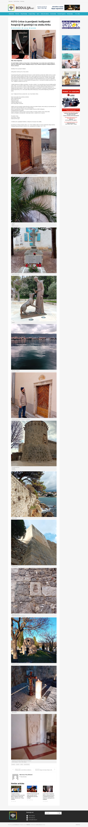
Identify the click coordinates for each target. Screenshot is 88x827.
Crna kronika (53, 13)
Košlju (22, 764)
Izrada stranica (38, 824)
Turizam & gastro (61, 13)
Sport (38, 13)
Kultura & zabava (45, 13)
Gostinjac (13, 764)
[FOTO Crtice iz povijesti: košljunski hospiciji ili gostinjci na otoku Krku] (34, 44)
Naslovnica (11, 13)
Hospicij (17, 764)
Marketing (22, 1)
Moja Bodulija (24, 13)
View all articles (24, 776)
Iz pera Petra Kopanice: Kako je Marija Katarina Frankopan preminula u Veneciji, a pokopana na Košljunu (48, 796)
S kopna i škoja (31, 13)
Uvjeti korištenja (16, 1)
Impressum (11, 1)
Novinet (28, 824)
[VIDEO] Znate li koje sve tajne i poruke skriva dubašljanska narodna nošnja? (33, 796)
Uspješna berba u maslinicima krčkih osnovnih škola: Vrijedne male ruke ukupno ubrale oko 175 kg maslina (18, 796)
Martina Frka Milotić (17, 28)
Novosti (17, 13)
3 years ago (25, 28)
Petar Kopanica (26, 764)
